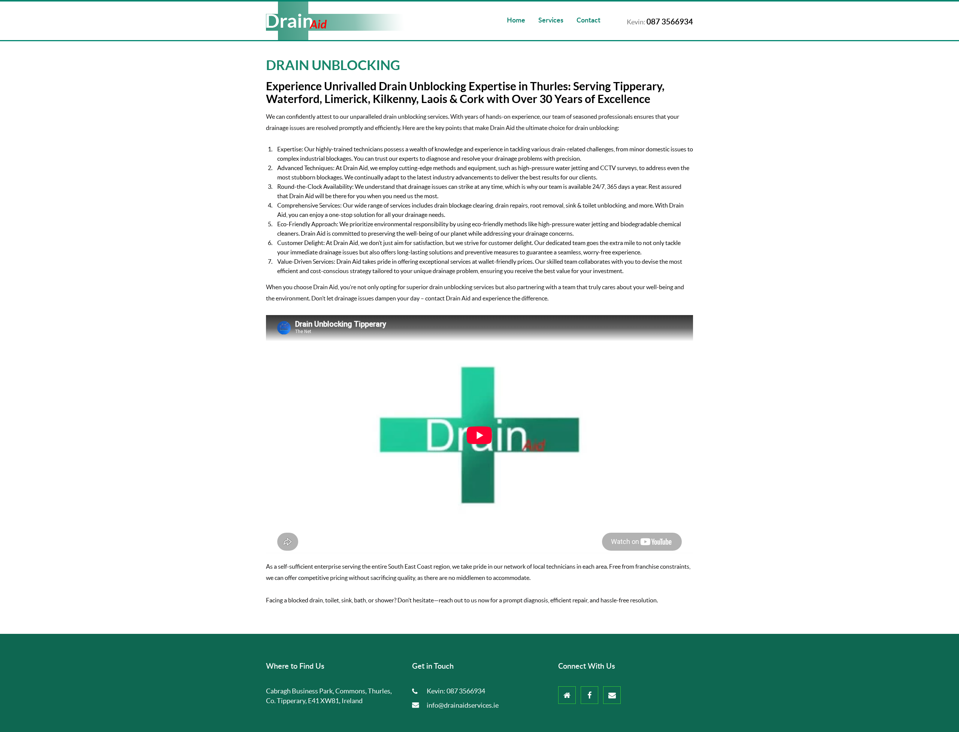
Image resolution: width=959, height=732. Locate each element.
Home (516, 20)
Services (550, 20)
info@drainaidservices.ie (463, 705)
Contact (588, 20)
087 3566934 (466, 691)
